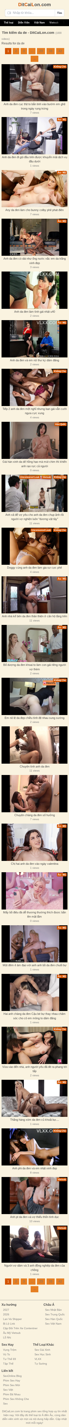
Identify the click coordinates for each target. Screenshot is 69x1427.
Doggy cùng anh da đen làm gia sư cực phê (34, 567)
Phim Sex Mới (11, 1385)
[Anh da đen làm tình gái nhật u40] (34, 290)
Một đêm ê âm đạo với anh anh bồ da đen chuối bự (35, 965)
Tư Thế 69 (9, 1359)
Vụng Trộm (9, 1349)
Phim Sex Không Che (16, 1398)
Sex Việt (8, 1389)
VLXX (37, 1359)
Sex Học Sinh (42, 1354)
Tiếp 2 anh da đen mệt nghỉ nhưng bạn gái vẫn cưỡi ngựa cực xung (34, 411)
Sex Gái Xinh (42, 1349)
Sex (5, 1403)
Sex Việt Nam (53, 1323)
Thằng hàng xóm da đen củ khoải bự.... (34, 1119)
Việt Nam (39, 22)
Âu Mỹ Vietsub (12, 1332)
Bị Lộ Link (9, 1323)
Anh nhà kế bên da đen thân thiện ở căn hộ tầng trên (34, 616)
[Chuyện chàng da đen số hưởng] (34, 793)
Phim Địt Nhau (12, 1394)
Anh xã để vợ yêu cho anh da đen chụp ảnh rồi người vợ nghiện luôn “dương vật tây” (34, 517)
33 (50, 51)
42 (60, 51)
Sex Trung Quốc (55, 1314)
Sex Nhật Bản (53, 1309)
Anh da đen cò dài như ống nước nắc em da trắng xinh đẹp (34, 261)
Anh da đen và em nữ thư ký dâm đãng (34, 360)
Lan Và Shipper (12, 1319)
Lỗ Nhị (7, 1337)
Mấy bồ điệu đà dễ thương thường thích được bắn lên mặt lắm (34, 914)
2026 (6, 1314)
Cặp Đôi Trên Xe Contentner (20, 1328)
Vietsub (53, 22)
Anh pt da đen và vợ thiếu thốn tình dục (34, 1217)
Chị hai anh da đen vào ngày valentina (34, 863)
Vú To (6, 1354)
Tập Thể (8, 1363)
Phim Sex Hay (11, 1380)
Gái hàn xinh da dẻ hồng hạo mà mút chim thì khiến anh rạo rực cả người (34, 464)
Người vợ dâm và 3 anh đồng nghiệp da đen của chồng (34, 1268)
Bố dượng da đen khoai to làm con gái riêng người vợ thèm (34, 667)
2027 (6, 1309)
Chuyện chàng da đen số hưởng (34, 815)
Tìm (59, 12)
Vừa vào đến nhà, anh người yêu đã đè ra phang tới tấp (34, 1069)
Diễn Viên (24, 22)
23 (41, 51)
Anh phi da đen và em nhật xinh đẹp (34, 1168)
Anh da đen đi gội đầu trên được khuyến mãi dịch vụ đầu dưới (34, 159)
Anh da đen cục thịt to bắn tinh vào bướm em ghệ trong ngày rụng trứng (34, 106)
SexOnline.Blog (12, 1375)
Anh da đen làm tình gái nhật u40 (34, 311)
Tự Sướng (40, 1363)
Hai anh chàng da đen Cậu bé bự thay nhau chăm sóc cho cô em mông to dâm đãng (34, 1016)
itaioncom (34, 4)
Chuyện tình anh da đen (34, 766)
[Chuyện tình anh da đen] (34, 745)
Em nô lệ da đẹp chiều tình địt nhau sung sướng (34, 717)
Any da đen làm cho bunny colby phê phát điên (34, 210)
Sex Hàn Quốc (54, 1319)
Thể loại (8, 22)
